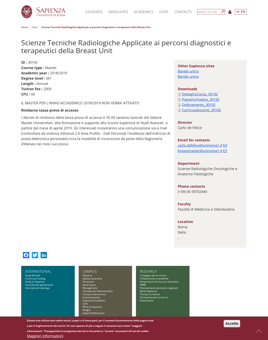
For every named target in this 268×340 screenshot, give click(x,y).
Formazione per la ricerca (154, 297)
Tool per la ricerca (150, 294)
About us (87, 275)
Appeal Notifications (94, 313)
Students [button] (93, 11)
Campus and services (94, 294)
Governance (89, 284)
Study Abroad (32, 275)
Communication (91, 297)
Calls (85, 303)
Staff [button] (164, 11)
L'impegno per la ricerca (153, 275)
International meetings (37, 288)
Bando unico (188, 71)
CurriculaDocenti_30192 (201, 110)
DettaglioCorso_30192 (200, 94)
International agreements (39, 284)
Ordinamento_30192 (198, 104)
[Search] (223, 12)
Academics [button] (143, 11)
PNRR (143, 284)
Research (148, 271)
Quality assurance (92, 278)
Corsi (34, 27)
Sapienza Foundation (94, 300)
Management (90, 288)
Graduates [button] (118, 11)
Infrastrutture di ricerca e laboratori (159, 281)
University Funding (35, 278)
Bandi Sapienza (148, 291)
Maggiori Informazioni (45, 336)
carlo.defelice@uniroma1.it (200, 145)
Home (24, 27)
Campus (90, 271)
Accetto (231, 323)
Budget (86, 310)
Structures (88, 281)
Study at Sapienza (35, 281)
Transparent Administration (98, 291)
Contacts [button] (183, 11)
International (38, 271)
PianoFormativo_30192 (200, 99)
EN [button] (242, 11)
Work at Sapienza (92, 306)
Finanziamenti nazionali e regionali (159, 288)
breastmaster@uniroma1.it (200, 150)
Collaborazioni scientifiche (154, 278)
